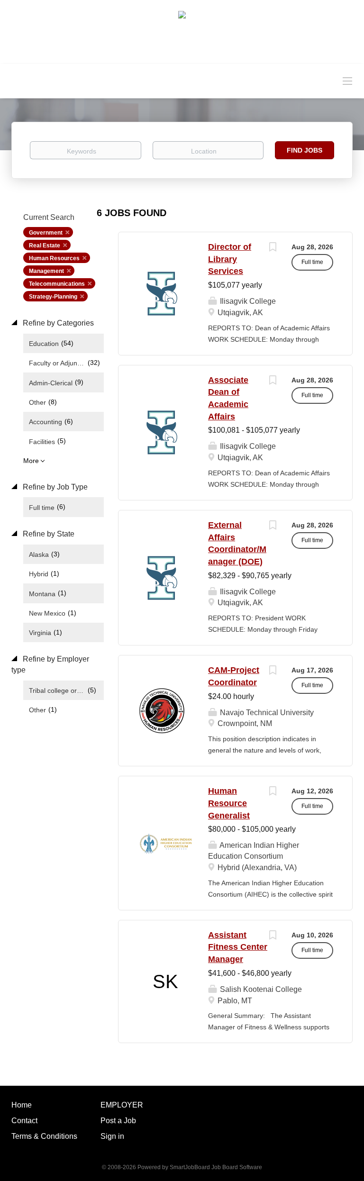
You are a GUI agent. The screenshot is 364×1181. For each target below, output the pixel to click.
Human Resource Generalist (229, 803)
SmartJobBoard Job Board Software (216, 1167)
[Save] (272, 248)
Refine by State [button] (47, 534)
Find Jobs (304, 150)
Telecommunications (57, 284)
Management (46, 271)
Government (46, 232)
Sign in (112, 1136)
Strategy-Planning (53, 296)
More (31, 460)
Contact (24, 1121)
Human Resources (54, 258)
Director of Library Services (229, 259)
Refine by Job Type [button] (54, 487)
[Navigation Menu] (347, 80)
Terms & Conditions (44, 1136)
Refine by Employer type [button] (50, 664)
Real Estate (44, 245)
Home (21, 1105)
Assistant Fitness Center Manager (237, 947)
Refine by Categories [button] (57, 323)
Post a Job (118, 1121)
